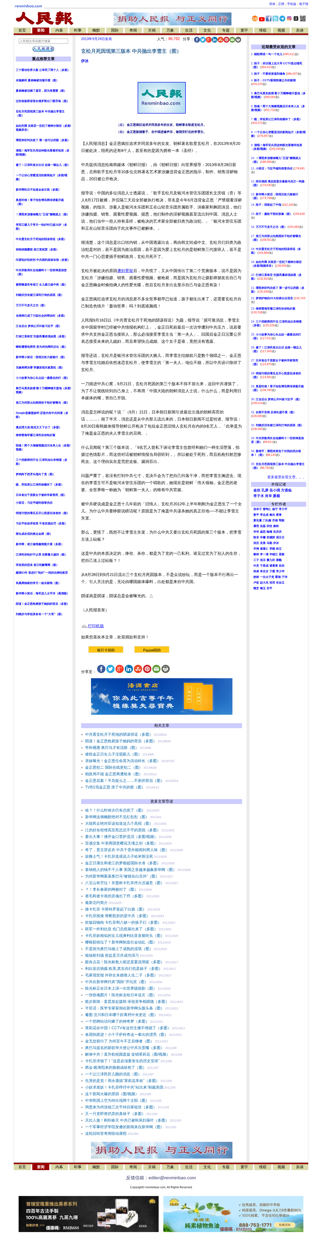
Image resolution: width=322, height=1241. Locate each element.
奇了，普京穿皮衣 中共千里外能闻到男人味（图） (127, 850)
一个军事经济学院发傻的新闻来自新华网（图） (124, 1127)
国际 (115, 30)
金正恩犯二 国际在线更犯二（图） (114, 767)
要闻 (41, 30)
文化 (207, 30)
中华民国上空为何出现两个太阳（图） (117, 1100)
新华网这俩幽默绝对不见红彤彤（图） (117, 817)
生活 (189, 30)
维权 (263, 30)
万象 (170, 30)
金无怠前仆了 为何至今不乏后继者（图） (119, 1041)
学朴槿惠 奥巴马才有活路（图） (112, 748)
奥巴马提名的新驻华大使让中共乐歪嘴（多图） (124, 1048)
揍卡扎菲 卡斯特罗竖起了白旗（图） (115, 909)
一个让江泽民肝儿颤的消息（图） (113, 1074)
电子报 (303, 4)
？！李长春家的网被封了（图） (111, 889)
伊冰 (85, 61)
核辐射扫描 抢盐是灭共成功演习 (112, 955)
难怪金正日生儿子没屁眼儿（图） (113, 754)
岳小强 (274, 490)
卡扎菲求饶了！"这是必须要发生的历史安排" (122, 1061)
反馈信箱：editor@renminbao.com (161, 1177)
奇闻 (133, 30)
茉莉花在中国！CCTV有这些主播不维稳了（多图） (128, 1028)
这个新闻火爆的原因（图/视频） (112, 1094)
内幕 (59, 30)
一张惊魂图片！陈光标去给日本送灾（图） (121, 995)
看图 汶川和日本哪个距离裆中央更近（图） (121, 1015)
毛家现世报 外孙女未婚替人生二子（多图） (121, 975)
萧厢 (276, 496)
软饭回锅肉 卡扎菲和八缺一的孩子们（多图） (123, 922)
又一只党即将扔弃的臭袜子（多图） (115, 1114)
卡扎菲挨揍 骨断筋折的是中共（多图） (117, 916)
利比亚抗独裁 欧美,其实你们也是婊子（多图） (123, 969)
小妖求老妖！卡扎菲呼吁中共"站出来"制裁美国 (124, 1087)
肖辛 (268, 496)
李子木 (258, 496)
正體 (281, 4)
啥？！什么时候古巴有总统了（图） (115, 810)
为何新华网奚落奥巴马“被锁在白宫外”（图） (122, 876)
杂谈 (300, 30)
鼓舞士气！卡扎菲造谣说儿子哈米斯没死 (119, 856)
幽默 (96, 30)
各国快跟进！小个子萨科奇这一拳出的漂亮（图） (126, 1035)
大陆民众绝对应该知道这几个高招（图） (119, 823)
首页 (22, 30)
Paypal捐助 (152, 650)
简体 (272, 4)
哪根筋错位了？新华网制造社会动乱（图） (121, 942)
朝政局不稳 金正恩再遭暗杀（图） (114, 774)
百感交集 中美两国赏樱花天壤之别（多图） (121, 843)
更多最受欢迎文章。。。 (286, 477)
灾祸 (152, 30)
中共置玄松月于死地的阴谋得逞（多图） (119, 734)
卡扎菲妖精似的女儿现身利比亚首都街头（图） (124, 936)
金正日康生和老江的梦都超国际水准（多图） (123, 863)
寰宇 (244, 30)
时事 (78, 30)
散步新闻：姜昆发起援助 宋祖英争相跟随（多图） (127, 1002)
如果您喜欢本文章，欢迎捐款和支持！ (115, 637)
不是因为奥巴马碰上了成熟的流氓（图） (119, 949)
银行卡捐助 (106, 650)
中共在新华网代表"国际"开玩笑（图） (116, 982)
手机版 (291, 4)
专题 (226, 30)
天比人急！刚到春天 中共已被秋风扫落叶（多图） (127, 1120)
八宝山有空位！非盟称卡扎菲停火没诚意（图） (124, 883)
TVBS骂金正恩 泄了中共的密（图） (115, 787)
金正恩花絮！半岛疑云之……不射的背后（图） (124, 781)
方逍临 (286, 490)
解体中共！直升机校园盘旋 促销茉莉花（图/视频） (127, 1054)
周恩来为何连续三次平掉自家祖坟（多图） (121, 1107)
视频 (281, 30)
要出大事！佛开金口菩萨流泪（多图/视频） (121, 837)
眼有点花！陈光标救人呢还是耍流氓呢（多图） (124, 962)
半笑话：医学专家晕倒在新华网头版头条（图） (124, 1008)
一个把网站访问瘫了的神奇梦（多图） (117, 1021)
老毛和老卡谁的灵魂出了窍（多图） (115, 896)
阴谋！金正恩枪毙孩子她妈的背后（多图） (121, 741)
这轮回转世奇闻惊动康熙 (106, 1133)
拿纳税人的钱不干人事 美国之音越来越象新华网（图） (131, 870)
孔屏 (264, 490)
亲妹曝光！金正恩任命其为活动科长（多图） (123, 761)
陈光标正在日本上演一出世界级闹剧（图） (121, 988)
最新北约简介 (96, 903)
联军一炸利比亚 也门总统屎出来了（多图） (121, 929)
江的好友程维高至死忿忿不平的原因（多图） (123, 830)
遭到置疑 (125, 271)
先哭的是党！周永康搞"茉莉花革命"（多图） (122, 1081)
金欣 (256, 490)
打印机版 (95, 626)
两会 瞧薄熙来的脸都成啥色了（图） (115, 1067)
